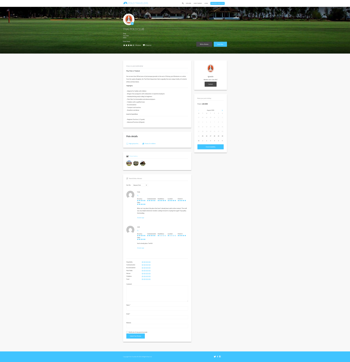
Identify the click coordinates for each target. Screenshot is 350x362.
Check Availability (210, 147)
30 (222, 136)
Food (127, 279)
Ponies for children (150, 143)
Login (206, 3)
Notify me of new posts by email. (138, 332)
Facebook (217, 357)
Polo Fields (129, 270)
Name (128, 305)
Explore (188, 3)
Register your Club (217, 3)
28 (214, 136)
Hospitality (129, 262)
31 (198, 140)
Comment (129, 284)
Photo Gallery (133, 156)
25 (202, 136)
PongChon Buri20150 (126, 36)
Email (128, 314)
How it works (198, 3)
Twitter (215, 357)
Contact (210, 84)
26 (206, 136)
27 (210, 136)
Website (128, 323)
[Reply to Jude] (137, 231)
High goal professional (134, 143)
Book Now (220, 44)
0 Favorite (148, 45)
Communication (130, 265)
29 (218, 136)
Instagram (220, 357)
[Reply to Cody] (137, 196)
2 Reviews (138, 45)
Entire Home (126, 41)
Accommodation (130, 267)
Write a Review (204, 44)
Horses (128, 273)
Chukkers (129, 276)
